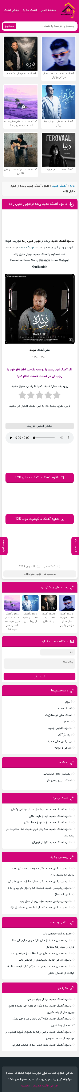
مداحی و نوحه (63, 748)
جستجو (9, 26)
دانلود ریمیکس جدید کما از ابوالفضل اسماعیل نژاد (41, 908)
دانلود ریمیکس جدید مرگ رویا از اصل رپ (46, 901)
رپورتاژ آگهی (64, 735)
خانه (72, 186)
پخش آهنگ (11, 10)
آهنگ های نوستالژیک (58, 715)
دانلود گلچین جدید (60, 728)
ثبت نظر (39, 676)
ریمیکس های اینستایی (57, 774)
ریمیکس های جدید (59, 741)
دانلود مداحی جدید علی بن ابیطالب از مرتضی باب (41, 953)
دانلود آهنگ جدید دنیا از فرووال (52, 842)
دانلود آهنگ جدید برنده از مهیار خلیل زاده (38, 204)
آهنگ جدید (30, 10)
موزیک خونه (27, 248)
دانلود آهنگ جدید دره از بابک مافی (50, 816)
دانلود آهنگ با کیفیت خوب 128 (37, 519)
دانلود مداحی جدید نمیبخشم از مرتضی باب (45, 960)
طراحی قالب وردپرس (44, 1085)
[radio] (57, 396)
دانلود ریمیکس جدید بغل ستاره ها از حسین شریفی (40, 881)
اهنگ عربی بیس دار (59, 780)
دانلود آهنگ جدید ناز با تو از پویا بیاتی (48, 822)
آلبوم (68, 702)
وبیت (25, 1085)
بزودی (68, 721)
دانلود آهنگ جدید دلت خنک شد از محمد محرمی (42, 1045)
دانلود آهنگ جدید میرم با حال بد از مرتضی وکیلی (41, 810)
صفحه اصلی (48, 10)
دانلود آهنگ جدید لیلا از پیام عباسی (49, 999)
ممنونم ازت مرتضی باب (57, 934)
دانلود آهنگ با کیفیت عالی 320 (37, 477)
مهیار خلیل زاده (31, 241)
